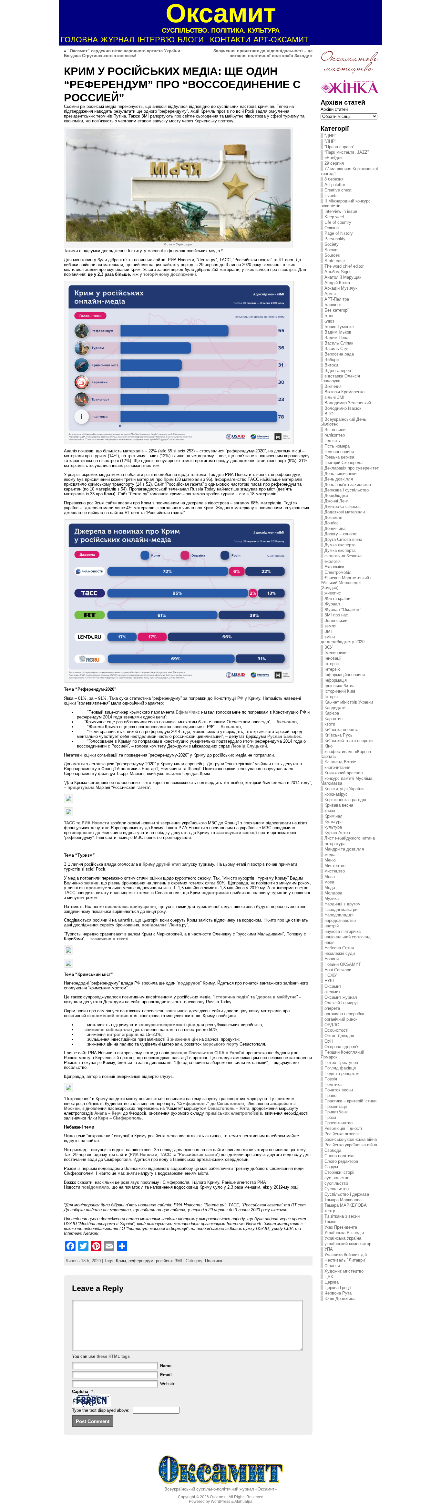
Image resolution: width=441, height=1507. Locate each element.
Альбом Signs (338, 271)
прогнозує (96, 887)
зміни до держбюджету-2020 (342, 639)
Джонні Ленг (336, 501)
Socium (331, 249)
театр (329, 1210)
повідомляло (95, 1187)
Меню (330, 860)
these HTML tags (113, 1356)
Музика (331, 898)
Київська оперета (341, 729)
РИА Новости (95, 823)
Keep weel (334, 216)
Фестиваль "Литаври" (345, 1260)
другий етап (168, 864)
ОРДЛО (331, 1024)
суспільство (336, 1183)
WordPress (220, 1501)
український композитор (347, 1243)
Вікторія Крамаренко (344, 391)
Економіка (334, 566)
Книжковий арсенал (343, 772)
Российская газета (198, 1154)
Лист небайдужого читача (349, 838)
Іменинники (335, 652)
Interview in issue (340, 211)
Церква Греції (337, 1287)
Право (330, 1095)
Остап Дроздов (339, 1035)
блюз (329, 321)
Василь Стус (337, 348)
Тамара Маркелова (343, 1199)
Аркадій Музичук (340, 288)
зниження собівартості (108, 1029)
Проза (330, 1117)
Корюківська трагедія (345, 799)
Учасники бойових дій (345, 1254)
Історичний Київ (339, 691)
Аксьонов (286, 721)
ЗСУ (328, 647)
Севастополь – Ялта (228, 1108)
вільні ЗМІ (334, 397)
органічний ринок (340, 1019)
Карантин (333, 718)
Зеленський (335, 620)
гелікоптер (334, 435)
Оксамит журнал (340, 997)
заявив (91, 883)
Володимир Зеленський (347, 402)
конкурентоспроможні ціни (166, 1024)
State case (334, 260)
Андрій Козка (337, 282)
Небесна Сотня (339, 947)
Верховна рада (339, 354)
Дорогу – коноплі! (341, 534)
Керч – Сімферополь (120, 1118)
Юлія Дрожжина (339, 1298)
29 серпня (334, 163)
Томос (330, 1221)
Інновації (333, 658)
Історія (331, 696)
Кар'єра (331, 713)
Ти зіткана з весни (342, 1216)
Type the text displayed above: (100, 1410)
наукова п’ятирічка (342, 931)
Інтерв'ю (332, 663)
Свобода (332, 1150)
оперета (332, 1008)
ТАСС (69, 823)
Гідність (332, 440)
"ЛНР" (330, 141)
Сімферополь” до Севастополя (211, 1103)
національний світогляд (347, 936)
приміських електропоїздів (233, 1113)
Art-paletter (334, 184)
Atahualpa (243, 1501)
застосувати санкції (236, 832)
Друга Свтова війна (343, 539)
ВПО (328, 413)
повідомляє (154, 925)
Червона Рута (338, 1293)
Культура (333, 821)
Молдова (333, 893)
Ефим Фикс (188, 712)
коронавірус (336, 794)
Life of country (337, 222)
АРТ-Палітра (336, 299)
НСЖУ (330, 975)
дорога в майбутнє (276, 997)
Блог (329, 315)
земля (330, 626)
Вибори (331, 359)
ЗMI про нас (336, 615)
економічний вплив (107, 1015)
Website (167, 1383)
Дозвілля (333, 517)
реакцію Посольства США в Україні (207, 1052)
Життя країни (337, 598)
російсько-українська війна (350, 1139)
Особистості (336, 1030)
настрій (331, 926)
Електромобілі (338, 572)
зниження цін (184, 1039)
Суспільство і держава (346, 1194)
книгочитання (337, 767)
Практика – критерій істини (350, 1101)
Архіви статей (334, 109)
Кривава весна (338, 805)
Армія (330, 293)
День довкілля (338, 479)
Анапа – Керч (107, 1113)
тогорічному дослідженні (169, 274)
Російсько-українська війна (350, 1144)
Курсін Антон (337, 832)
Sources (332, 255)
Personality (334, 238)
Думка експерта (339, 544)
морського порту (219, 1044)
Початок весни (338, 1090)
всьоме (173, 773)
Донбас (331, 523)
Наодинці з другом (342, 904)
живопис (332, 593)
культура (333, 827)
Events (331, 195)
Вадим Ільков (337, 332)
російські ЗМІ (169, 1260)
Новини (331, 958)
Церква (331, 1282)
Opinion (331, 227)
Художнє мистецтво (344, 1271)
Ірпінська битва (339, 685)
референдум (140, 1260)
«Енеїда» (333, 157)
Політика (213, 1260)
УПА (328, 1249)
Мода (329, 887)
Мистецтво (334, 865)
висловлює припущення (130, 906)
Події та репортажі (342, 1073)
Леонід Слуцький (249, 746)
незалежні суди (339, 953)
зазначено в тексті (109, 938)
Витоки (331, 365)
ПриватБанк (336, 1112)
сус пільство (336, 1177)
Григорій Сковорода (343, 462)
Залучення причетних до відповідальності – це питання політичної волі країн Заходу (263, 53)
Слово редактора (341, 1161)
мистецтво (334, 871)
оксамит (332, 991)
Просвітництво (338, 1122)
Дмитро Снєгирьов (342, 506)
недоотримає (215, 892)
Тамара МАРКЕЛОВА (345, 1205)
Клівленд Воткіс (340, 761)
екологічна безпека (343, 555)
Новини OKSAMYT (342, 964)
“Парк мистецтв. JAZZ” (346, 152)
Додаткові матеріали (344, 512)
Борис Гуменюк (339, 326)
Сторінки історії (339, 1172)
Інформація (335, 680)
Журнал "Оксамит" (342, 609)
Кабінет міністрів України (348, 702)
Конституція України (344, 788)
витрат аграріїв (122, 1034)
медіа (329, 854)
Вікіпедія (333, 386)
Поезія (330, 1079)
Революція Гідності (343, 1128)
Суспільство (336, 1188)
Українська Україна (342, 1238)
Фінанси (332, 1265)
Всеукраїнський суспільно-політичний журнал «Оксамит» (220, 1489)
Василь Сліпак (338, 343)
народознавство (340, 920)
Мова (329, 876)
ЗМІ (328, 631)
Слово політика (339, 1155)
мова (329, 882)
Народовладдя (339, 915)
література (334, 843)
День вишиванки (340, 473)
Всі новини (334, 429)
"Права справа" (339, 146)
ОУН (328, 1041)
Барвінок (333, 304)
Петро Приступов (341, 1062)
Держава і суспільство (346, 490)
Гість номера (337, 446)
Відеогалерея (337, 370)
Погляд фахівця (340, 1068)
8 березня (334, 179)
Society (331, 244)
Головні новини (339, 451)
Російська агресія (341, 1133)
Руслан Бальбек (284, 736)
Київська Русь (338, 735)
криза (329, 810)
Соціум (331, 1166)
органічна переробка (344, 1013)
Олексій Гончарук (341, 1002)
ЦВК (328, 1276)
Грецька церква (339, 457)
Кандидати (334, 707)
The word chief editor (344, 266)
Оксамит (332, 986)
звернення (83, 832)
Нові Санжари (337, 969)
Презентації (335, 1106)
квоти (329, 724)
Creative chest (338, 190)
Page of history (338, 233)
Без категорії (337, 310)
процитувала (80, 787)
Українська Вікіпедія (344, 1232)
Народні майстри (340, 909)
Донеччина (334, 528)
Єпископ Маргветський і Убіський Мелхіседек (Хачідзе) (346, 582)
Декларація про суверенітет (351, 468)
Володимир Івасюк (342, 408)
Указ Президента (340, 1227)
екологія (332, 561)
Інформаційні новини (344, 674)
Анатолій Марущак (342, 277)
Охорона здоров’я (341, 1046)
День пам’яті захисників (347, 484)
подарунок (189, 983)
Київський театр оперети (348, 740)
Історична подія (231, 997)
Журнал (332, 604)
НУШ (329, 980)
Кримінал (333, 816)
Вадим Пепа (336, 337)
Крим (121, 1260)
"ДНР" (330, 135)
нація (329, 942)
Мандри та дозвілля (344, 849)
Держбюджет (337, 495)
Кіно (328, 746)
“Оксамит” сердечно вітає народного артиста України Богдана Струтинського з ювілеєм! (122, 53)
